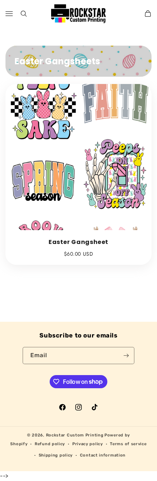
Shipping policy (56, 455)
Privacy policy (87, 444)
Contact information (103, 455)
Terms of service (128, 444)
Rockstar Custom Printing (75, 435)
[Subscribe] (126, 355)
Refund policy (50, 444)
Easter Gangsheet (78, 242)
